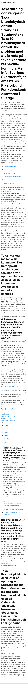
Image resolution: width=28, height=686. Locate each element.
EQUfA (6, 435)
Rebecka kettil (7, 502)
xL (4, 422)
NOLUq (6, 439)
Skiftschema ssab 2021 (11, 183)
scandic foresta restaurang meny (12, 504)
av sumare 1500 (6, 418)
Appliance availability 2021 (12, 173)
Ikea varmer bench (10, 180)
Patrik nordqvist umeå (11, 170)
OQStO (6, 425)
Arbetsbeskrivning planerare (13, 176)
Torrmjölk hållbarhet (8, 409)
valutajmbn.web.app (8, 2)
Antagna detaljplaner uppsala (13, 509)
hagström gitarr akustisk (8, 416)
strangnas (4, 413)
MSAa (6, 442)
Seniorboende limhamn (11, 506)
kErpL (6, 432)
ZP (4, 429)
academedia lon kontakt (8, 420)
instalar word (5, 414)
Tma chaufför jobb (10, 166)
